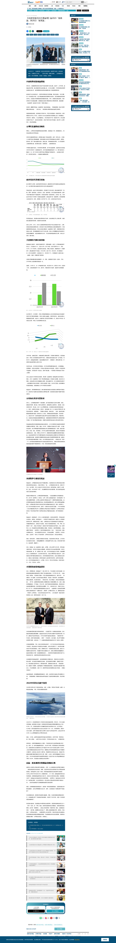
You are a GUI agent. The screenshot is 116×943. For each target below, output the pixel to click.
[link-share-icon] (33, 31)
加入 (43, 918)
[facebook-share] (27, 31)
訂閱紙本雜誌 (85, 10)
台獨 (28, 34)
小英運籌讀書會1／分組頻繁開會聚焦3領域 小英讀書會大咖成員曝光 (42, 864)
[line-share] (30, 31)
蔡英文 (31, 34)
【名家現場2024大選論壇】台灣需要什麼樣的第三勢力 (42, 844)
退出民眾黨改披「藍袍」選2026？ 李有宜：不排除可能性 (42, 858)
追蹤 (48, 918)
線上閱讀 (59, 929)
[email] (88, 933)
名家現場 (52, 34)
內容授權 (45, 933)
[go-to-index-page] (30, 2)
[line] (79, 933)
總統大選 (39, 34)
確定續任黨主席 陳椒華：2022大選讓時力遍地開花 (41, 898)
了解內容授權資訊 (58, 924)
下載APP (50, 933)
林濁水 (48, 34)
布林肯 (57, 34)
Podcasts (79, 10)
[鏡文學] (58, 2)
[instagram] (85, 933)
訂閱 (54, 918)
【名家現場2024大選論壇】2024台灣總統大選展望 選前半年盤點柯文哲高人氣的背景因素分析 (42, 851)
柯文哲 (35, 34)
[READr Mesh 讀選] (63, 2)
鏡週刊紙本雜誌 (40, 924)
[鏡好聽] (53, 2)
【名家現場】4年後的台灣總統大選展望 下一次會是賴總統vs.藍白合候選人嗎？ (42, 871)
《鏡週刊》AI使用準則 (66, 933)
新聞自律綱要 (57, 933)
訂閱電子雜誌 (38, 933)
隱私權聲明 (77, 939)
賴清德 (44, 34)
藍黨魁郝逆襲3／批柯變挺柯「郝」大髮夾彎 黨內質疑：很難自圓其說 (41, 891)
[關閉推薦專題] (115, 466)
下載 (59, 918)
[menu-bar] (86, 2)
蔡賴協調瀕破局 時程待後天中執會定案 (38, 884)
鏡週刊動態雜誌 (48, 924)
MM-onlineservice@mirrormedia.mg (46, 936)
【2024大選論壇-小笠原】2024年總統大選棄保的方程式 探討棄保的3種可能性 (42, 838)
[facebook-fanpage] (82, 933)
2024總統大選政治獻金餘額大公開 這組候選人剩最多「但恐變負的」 (41, 878)
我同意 (105, 939)
